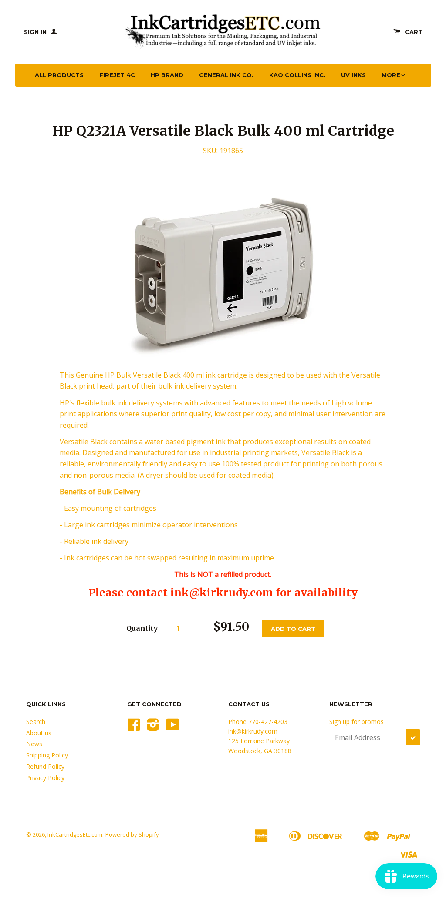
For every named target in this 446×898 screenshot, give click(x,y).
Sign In (36, 31)
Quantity (142, 628)
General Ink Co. (226, 74)
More (391, 74)
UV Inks (353, 74)
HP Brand (167, 74)
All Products (59, 74)
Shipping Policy (47, 755)
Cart (413, 31)
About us (38, 733)
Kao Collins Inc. (297, 74)
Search (35, 721)
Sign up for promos (356, 721)
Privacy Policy (45, 778)
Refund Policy (45, 766)
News (34, 744)
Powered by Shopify (132, 834)
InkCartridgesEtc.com (74, 834)
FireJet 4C (117, 74)
